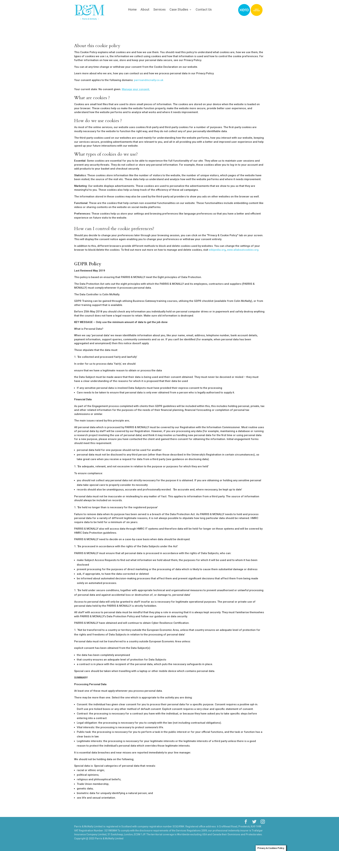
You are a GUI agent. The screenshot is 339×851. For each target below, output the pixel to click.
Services (159, 9)
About (145, 9)
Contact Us (204, 9)
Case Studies (179, 9)
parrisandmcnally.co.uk (148, 80)
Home (132, 9)
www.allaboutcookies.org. (243, 249)
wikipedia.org (217, 249)
